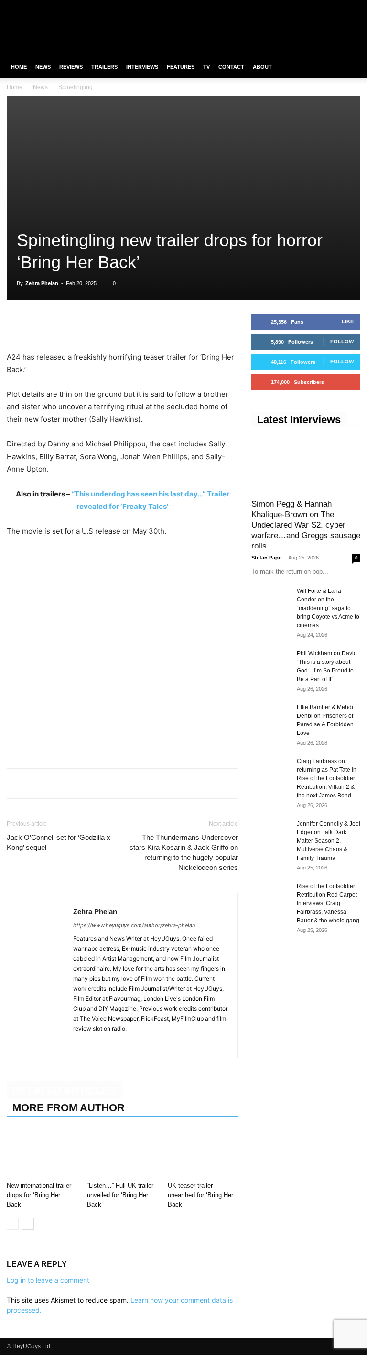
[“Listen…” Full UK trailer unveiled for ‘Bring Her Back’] (122, 1153)
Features (180, 67)
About (262, 67)
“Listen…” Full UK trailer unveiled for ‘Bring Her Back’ (120, 1195)
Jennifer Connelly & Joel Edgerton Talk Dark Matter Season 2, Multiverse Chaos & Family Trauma (328, 840)
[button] (348, 67)
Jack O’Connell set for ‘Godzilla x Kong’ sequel (58, 842)
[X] (337, 6)
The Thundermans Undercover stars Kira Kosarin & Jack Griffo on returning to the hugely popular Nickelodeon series (184, 852)
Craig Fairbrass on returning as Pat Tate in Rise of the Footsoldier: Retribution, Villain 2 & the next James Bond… (327, 778)
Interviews (142, 67)
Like (348, 321)
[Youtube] (353, 6)
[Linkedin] (82, 323)
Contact (231, 67)
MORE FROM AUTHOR (68, 1108)
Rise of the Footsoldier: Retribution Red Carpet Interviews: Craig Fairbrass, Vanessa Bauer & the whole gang (328, 903)
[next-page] (28, 1224)
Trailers (104, 67)
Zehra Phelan (41, 283)
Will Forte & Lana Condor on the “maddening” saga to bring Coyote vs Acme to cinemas (328, 608)
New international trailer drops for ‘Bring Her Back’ (39, 1195)
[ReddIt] (104, 323)
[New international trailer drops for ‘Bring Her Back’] (42, 1153)
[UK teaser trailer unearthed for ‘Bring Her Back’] (203, 1153)
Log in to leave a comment (48, 1280)
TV (206, 67)
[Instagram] (321, 6)
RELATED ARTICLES (64, 1090)
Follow (342, 341)
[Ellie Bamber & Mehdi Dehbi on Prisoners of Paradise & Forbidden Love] (270, 716)
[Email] (126, 323)
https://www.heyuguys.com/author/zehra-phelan (134, 925)
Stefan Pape (266, 557)
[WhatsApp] (60, 323)
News (43, 67)
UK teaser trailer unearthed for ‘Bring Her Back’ (200, 1195)
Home (19, 67)
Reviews (71, 67)
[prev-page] (13, 1224)
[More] (149, 323)
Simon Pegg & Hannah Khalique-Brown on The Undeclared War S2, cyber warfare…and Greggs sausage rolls (305, 524)
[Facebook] (306, 6)
